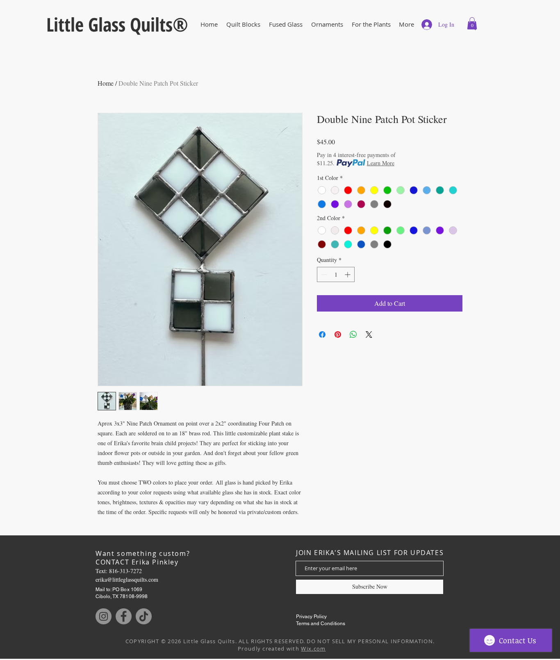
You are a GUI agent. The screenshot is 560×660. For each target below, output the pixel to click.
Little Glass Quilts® (117, 24)
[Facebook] (124, 616)
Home (106, 83)
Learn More (380, 163)
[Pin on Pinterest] (338, 334)
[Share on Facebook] (322, 334)
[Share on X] (369, 334)
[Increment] (348, 274)
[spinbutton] (335, 274)
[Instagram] (104, 616)
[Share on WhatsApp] (353, 334)
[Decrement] (323, 274)
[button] (285, 24)
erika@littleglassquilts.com (127, 579)
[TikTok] (144, 616)
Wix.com (313, 648)
